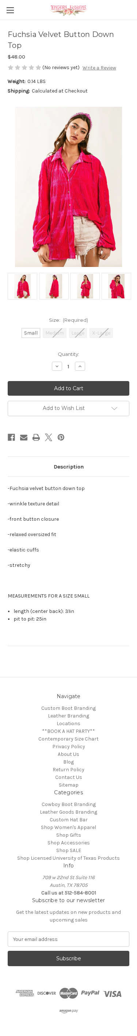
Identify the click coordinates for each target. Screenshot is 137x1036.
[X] (48, 437)
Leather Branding (68, 716)
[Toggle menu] (10, 10)
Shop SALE (68, 850)
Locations (68, 723)
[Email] (23, 437)
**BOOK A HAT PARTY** (68, 731)
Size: (68, 320)
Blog (68, 762)
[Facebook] (11, 437)
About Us (68, 754)
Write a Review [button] (99, 68)
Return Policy (68, 769)
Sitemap (69, 785)
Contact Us (68, 777)
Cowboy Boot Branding (69, 804)
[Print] (36, 437)
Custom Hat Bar (69, 820)
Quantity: (68, 354)
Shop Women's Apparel (68, 827)
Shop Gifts (68, 835)
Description (69, 466)
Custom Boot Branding (68, 708)
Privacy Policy (68, 746)
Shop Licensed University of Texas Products (68, 858)
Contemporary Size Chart (68, 739)
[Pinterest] (61, 437)
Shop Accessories (68, 843)
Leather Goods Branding (68, 812)
